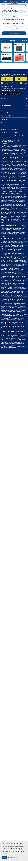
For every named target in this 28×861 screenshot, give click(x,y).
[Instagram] (7, 83)
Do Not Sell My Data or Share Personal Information (7, 141)
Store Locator (4, 119)
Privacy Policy (8, 853)
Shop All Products (14, 33)
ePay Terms (16, 132)
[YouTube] (22, 83)
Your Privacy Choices (18, 138)
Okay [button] (5, 857)
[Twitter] (17, 83)
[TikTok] (12, 83)
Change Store (5, 13)
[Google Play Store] (17, 93)
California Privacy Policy (19, 140)
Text (21, 79)
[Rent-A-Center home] (14, 3)
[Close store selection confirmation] (25, 6)
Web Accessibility (5, 138)
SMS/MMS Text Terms (18, 135)
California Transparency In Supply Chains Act (6, 135)
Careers (3, 122)
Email (8, 79)
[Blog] (26, 83)
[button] (13, 857)
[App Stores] (5, 93)
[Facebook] (2, 83)
